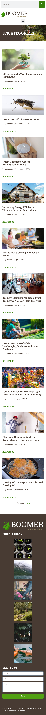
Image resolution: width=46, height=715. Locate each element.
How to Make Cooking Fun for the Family (20, 254)
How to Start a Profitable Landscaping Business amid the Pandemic (20, 346)
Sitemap (21, 710)
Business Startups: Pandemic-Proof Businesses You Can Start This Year (21, 299)
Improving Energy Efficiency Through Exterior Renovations (19, 208)
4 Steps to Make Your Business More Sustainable (22, 75)
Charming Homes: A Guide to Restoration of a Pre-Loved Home (20, 438)
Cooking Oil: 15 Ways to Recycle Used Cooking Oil (22, 484)
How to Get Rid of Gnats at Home (20, 119)
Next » (28, 503)
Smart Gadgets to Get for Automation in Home (16, 163)
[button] (23, 21)
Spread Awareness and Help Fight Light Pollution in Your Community (21, 393)
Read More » (9, 88)
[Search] (42, 4)
